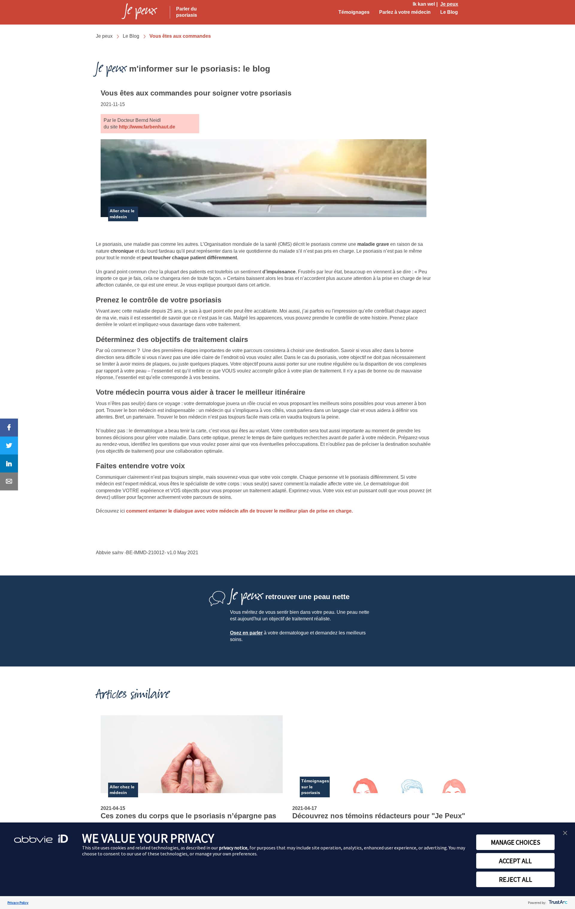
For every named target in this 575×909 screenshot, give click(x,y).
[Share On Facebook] (9, 428)
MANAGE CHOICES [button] (515, 842)
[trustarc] (557, 902)
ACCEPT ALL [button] (515, 861)
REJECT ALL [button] (515, 879)
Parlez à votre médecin (405, 12)
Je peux (449, 4)
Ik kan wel (424, 4)
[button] (565, 833)
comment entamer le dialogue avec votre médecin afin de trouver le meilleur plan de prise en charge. (239, 510)
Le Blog (449, 12)
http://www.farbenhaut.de (147, 126)
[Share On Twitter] (9, 445)
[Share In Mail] (9, 481)
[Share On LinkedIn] (9, 463)
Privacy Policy (17, 902)
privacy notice (233, 848)
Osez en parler (246, 632)
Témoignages (354, 12)
